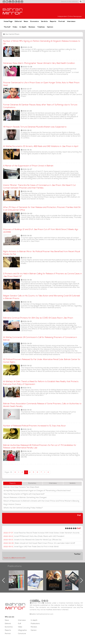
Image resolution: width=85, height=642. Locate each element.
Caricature (22, 633)
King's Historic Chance (12, 504)
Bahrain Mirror (13, 11)
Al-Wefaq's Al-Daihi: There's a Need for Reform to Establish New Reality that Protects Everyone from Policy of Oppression (40, 383)
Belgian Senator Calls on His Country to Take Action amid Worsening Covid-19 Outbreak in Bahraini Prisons (41, 297)
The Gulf (7, 27)
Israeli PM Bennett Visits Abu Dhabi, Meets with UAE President (34, 536)
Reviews (32, 27)
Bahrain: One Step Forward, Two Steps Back (21, 487)
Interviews (71, 21)
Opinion (50, 27)
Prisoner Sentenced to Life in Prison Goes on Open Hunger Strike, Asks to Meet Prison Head (41, 84)
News (26, 21)
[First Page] (15, 472)
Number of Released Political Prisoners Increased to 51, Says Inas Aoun (34, 426)
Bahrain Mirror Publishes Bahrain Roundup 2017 (17, 577)
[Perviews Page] (18, 472)
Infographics (22, 630)
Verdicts (44, 21)
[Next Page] (44, 472)
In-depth (22, 27)
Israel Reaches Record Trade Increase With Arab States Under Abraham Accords (41, 533)
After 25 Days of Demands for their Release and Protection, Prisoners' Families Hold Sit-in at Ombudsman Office (42, 208)
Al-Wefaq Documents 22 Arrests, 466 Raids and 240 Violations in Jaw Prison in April (40, 146)
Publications (15, 566)
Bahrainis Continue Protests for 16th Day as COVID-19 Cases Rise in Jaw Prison (38, 318)
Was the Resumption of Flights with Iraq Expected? (24, 494)
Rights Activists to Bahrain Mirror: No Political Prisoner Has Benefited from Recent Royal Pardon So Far (41, 253)
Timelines (41, 27)
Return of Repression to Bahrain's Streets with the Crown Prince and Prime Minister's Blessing (41, 501)
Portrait (61, 21)
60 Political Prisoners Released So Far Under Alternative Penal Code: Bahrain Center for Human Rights (41, 361)
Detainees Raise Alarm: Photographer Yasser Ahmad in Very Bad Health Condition (39, 63)
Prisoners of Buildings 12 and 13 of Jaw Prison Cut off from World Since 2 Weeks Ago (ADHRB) (40, 231)
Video (15, 27)
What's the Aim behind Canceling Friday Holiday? (23, 508)
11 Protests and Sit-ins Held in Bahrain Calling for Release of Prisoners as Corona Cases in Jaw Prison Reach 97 (42, 275)
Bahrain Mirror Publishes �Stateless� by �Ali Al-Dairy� (54, 577)
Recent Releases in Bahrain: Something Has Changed (25, 497)
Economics (34, 21)
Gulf (79, 528)
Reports (53, 21)
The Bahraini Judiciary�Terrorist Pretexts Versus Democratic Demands (73, 578)
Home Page (8, 21)
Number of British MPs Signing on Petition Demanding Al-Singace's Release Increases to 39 (41, 42)
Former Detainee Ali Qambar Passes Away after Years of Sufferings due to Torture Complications (40, 106)
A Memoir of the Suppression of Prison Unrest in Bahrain (28, 166)
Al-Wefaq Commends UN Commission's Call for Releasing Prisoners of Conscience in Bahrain (40, 338)
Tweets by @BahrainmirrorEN (14, 558)
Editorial (18, 21)
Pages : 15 (8, 472)
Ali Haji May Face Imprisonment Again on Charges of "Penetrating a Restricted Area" (37, 491)
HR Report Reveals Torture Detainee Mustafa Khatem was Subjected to (35, 127)
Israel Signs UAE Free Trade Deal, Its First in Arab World (31, 547)
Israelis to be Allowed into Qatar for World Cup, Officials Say (33, 540)
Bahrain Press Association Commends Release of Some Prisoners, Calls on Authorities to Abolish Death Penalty (42, 405)
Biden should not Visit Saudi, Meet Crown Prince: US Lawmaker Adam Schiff (39, 543)
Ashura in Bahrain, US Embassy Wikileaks (35, 577)
